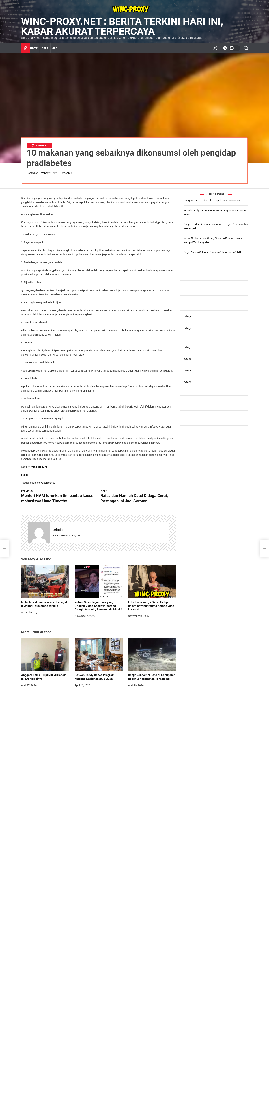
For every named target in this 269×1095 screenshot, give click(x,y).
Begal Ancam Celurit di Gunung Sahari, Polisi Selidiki (213, 252)
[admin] (39, 532)
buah (33, 482)
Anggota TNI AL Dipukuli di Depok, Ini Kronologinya (212, 200)
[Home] (25, 48)
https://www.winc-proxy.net (66, 535)
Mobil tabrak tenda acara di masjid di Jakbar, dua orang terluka (44, 604)
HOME (34, 48)
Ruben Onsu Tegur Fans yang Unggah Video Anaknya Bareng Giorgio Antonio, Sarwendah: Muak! (98, 606)
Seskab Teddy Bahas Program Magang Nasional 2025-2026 (95, 676)
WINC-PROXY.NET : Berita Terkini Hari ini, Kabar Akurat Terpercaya (122, 26)
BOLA (45, 48)
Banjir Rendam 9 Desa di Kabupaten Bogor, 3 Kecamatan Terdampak (151, 676)
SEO (54, 48)
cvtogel (188, 316)
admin (68, 173)
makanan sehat (46, 482)
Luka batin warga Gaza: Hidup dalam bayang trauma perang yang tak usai (151, 606)
